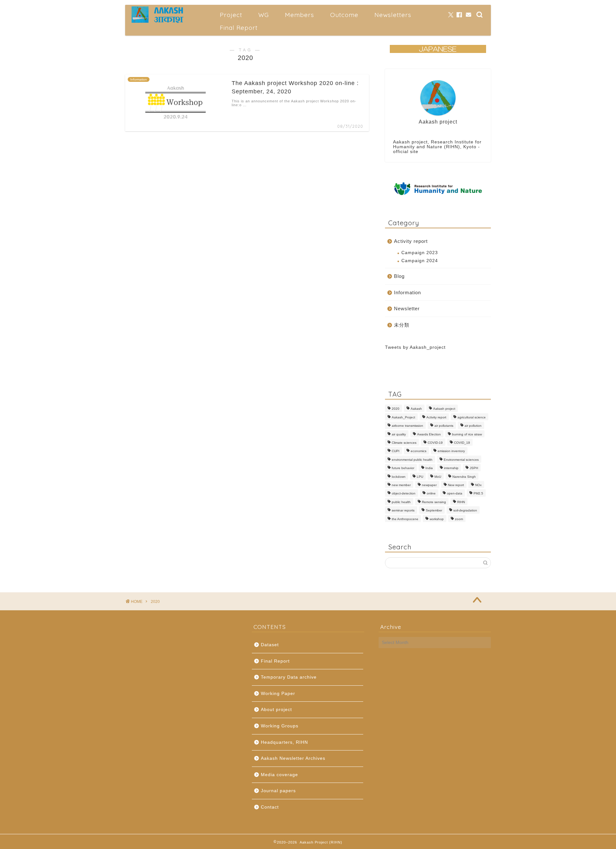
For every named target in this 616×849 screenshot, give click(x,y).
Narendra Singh (464, 476)
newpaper (429, 485)
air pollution (473, 426)
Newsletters (392, 15)
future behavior (403, 468)
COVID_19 (462, 442)
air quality (399, 434)
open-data (454, 493)
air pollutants (443, 426)
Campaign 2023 (419, 252)
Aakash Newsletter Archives (293, 758)
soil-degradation (465, 510)
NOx (478, 485)
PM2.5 (478, 493)
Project (231, 15)
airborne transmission (407, 426)
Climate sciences (404, 442)
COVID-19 (435, 442)
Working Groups (279, 726)
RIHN (461, 502)
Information (407, 292)
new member (401, 485)
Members (299, 15)
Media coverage (279, 774)
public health (401, 502)
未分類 (401, 325)
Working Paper (278, 693)
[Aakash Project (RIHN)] (158, 22)
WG (263, 15)
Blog (399, 276)
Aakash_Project (403, 417)
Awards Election (429, 434)
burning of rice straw (467, 434)
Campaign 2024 (419, 260)
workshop (437, 519)
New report (456, 485)
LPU (420, 476)
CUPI (395, 451)
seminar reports (403, 510)
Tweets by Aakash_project (415, 347)
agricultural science (472, 417)
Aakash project (444, 409)
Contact (270, 807)
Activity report (411, 241)
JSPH (474, 468)
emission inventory (451, 451)
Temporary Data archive (289, 677)
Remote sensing (434, 502)
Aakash (416, 409)
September (434, 510)
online (431, 493)
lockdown (399, 476)
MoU (437, 476)
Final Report (239, 27)
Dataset (270, 644)
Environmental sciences (461, 459)
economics (418, 451)
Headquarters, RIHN (284, 742)
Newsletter (407, 308)
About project (276, 709)
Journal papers (278, 790)
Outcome (344, 15)
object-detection (403, 493)
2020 (395, 409)
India (429, 468)
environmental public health (412, 459)
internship (451, 468)
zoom (459, 519)
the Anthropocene (405, 519)
